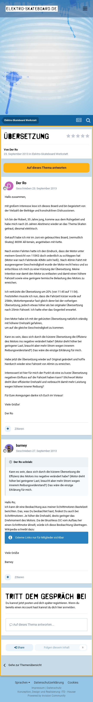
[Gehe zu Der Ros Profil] (9, 186)
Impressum (38, 687)
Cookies (73, 682)
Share (20, 647)
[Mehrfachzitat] (8, 429)
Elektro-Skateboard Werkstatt (50, 154)
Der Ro (14, 149)
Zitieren (19, 428)
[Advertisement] (46, 66)
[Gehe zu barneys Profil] (9, 448)
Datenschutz (54, 687)
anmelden (69, 607)
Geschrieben (36, 188)
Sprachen (21, 682)
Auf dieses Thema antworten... (33, 624)
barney (21, 445)
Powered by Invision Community (47, 695)
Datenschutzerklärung (49, 682)
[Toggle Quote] (11, 462)
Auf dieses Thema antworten (46, 167)
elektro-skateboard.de (31, 8)
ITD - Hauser (68, 691)
